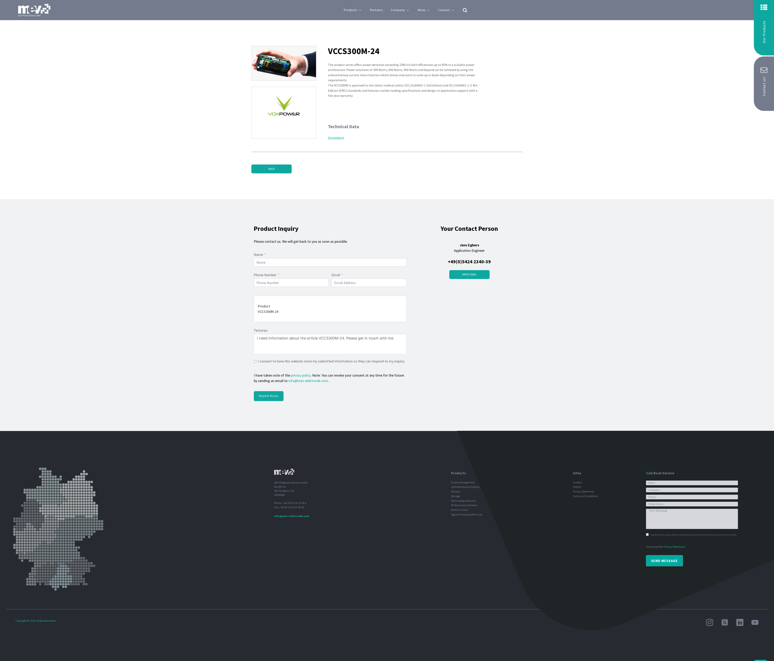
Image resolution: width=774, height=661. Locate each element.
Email (336, 275)
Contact (444, 10)
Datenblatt (336, 138)
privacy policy (301, 375)
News (422, 10)
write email (469, 274)
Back (271, 169)
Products (350, 10)
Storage (455, 496)
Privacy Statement (583, 491)
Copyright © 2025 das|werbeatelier (36, 620)
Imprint (577, 487)
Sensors (455, 491)
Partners (376, 10)
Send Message (664, 560)
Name (258, 254)
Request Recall (269, 396)
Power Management (462, 482)
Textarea (260, 330)
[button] (764, 27)
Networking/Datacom (463, 501)
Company (398, 10)
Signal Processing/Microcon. (467, 514)
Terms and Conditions (585, 496)
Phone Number (265, 275)
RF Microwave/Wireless (464, 505)
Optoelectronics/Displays (465, 487)
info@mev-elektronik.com (308, 380)
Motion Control (459, 510)
